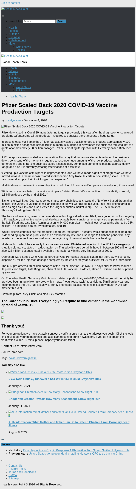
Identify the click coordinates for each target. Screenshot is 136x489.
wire (34, 358)
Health (12, 27)
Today (23, 96)
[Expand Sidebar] (2, 439)
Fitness (13, 30)
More (11, 43)
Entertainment (17, 40)
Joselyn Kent (13, 120)
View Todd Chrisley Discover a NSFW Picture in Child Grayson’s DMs (54, 379)
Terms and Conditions (22, 472)
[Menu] (2, 16)
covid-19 (14, 358)
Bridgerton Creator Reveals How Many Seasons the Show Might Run (54, 398)
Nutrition (13, 33)
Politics (20, 49)
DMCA (12, 475)
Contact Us (15, 465)
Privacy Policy (17, 468)
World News (23, 46)
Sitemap (13, 478)
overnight (25, 358)
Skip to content (10, 2)
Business (14, 37)
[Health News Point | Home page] (14, 8)
